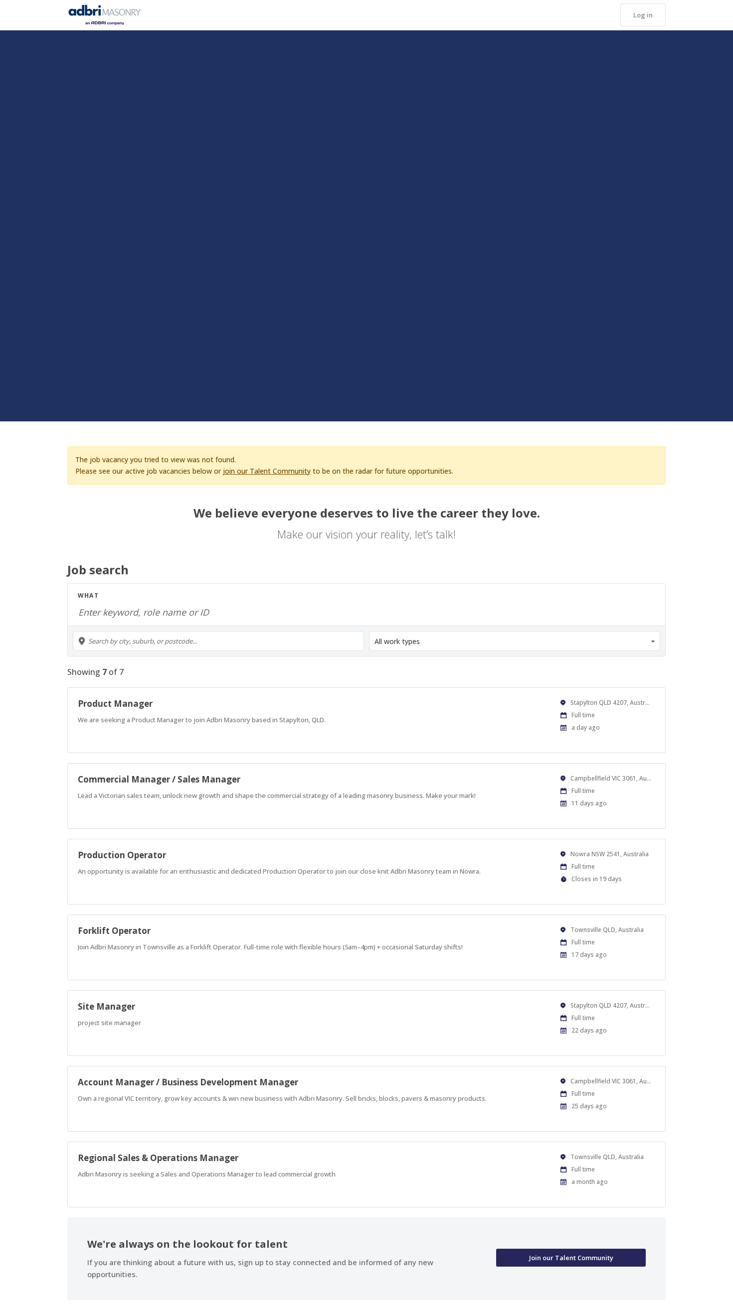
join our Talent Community (267, 471)
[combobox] (218, 641)
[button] (643, 15)
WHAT (88, 595)
